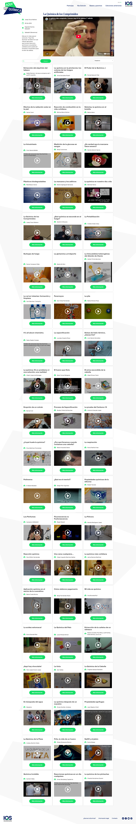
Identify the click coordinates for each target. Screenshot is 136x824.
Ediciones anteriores (114, 6)
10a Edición (81, 6)
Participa (70, 6)
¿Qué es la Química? (89, 818)
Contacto (114, 818)
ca (118, 2)
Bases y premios (96, 6)
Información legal (103, 818)
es (120, 2)
